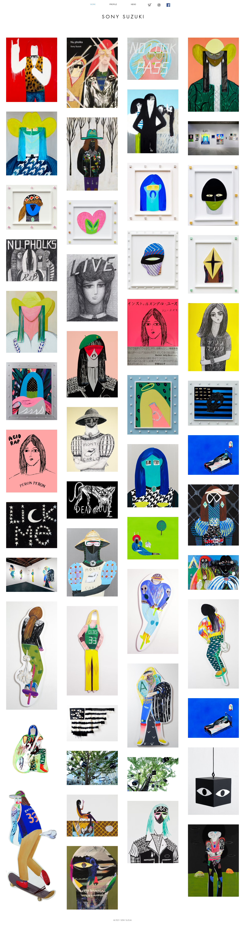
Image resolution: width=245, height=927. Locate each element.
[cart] (149, 5)
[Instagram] (159, 5)
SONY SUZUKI (123, 17)
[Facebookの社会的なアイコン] (168, 5)
